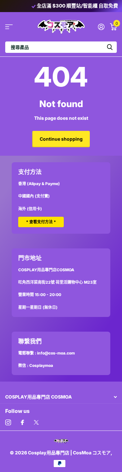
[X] (36, 422)
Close (61, 396)
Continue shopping (61, 139)
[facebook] (22, 422)
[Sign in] (101, 27)
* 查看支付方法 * (41, 221)
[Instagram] (8, 422)
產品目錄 (9, 26)
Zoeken (109, 47)
